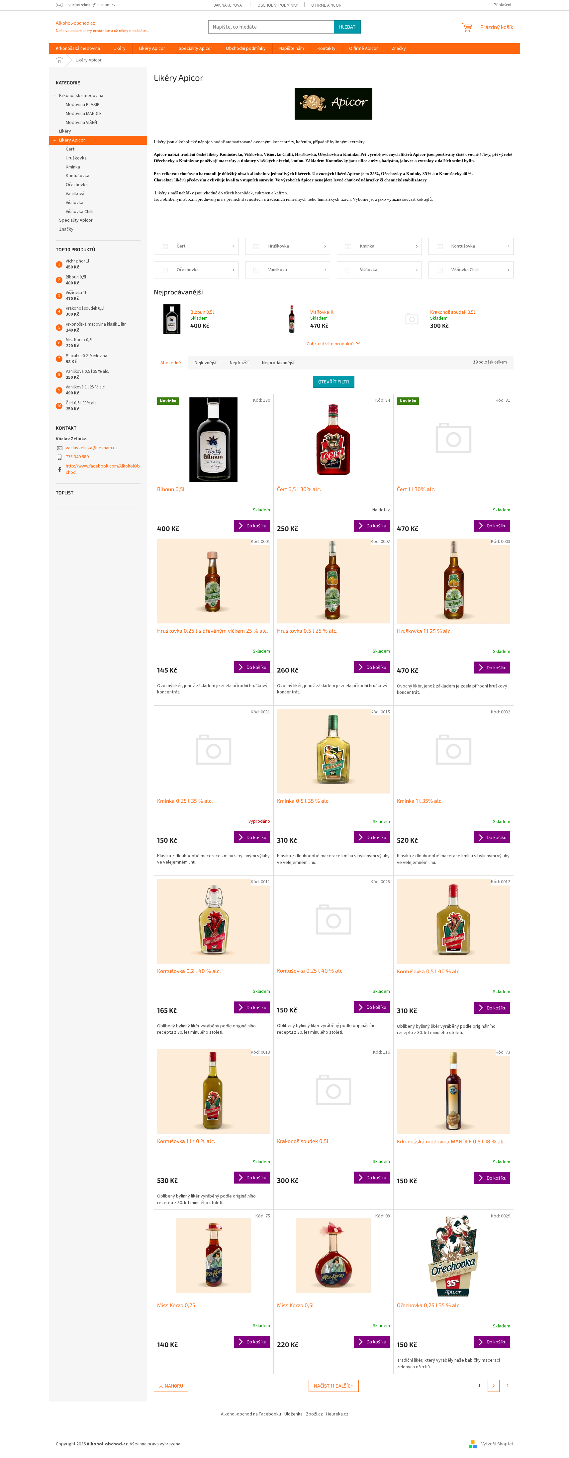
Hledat (347, 27)
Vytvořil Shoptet (497, 1444)
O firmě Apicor (326, 5)
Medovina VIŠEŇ (81, 122)
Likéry (65, 131)
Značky (66, 229)
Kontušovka (77, 175)
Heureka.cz (337, 1414)
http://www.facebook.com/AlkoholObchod (103, 469)
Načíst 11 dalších (333, 1386)
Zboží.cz (314, 1414)
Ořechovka (77, 184)
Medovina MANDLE (84, 113)
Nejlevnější (205, 363)
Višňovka (74, 202)
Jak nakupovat (229, 5)
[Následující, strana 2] (494, 1386)
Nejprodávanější (278, 363)
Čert (70, 149)
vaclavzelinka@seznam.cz (92, 448)
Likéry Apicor (72, 140)
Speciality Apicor (76, 220)
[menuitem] (78, 48)
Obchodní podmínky (277, 5)
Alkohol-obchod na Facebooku (251, 1414)
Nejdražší (239, 363)
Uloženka (293, 1414)
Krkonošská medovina (81, 95)
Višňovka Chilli (79, 211)
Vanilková (75, 193)
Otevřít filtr (333, 381)
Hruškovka (76, 158)
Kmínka (73, 167)
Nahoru (174, 1386)
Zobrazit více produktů (330, 343)
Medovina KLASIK (83, 104)
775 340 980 (77, 457)
